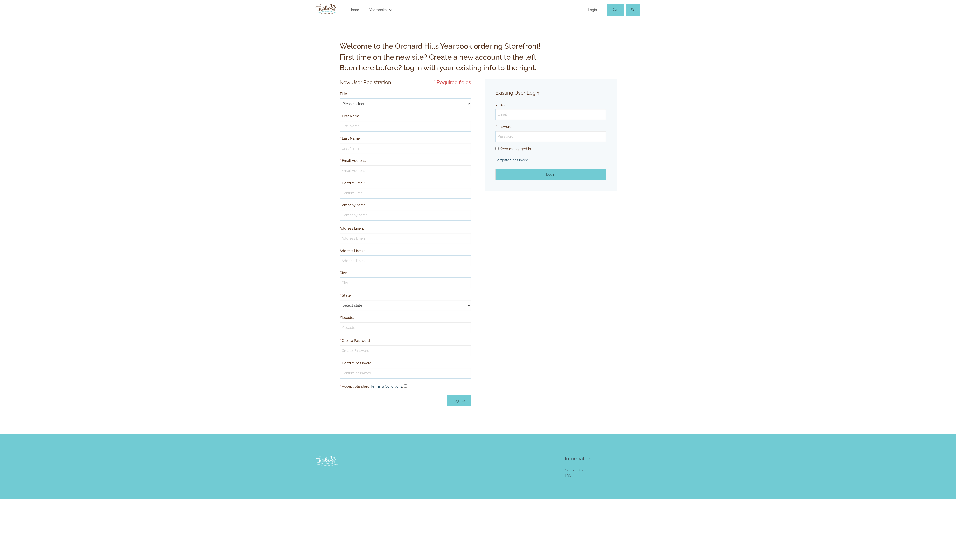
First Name (351, 116)
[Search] (633, 10)
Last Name (351, 138)
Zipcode (346, 318)
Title (343, 94)
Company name (353, 205)
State (346, 295)
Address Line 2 (351, 251)
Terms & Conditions (386, 386)
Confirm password (357, 363)
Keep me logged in (515, 149)
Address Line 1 (351, 228)
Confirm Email (353, 183)
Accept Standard (356, 386)
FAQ (568, 475)
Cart (615, 9)
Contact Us (574, 470)
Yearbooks (378, 10)
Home (354, 10)
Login (592, 10)
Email (499, 104)
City (343, 273)
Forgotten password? (512, 160)
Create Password (356, 341)
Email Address (353, 161)
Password (503, 127)
